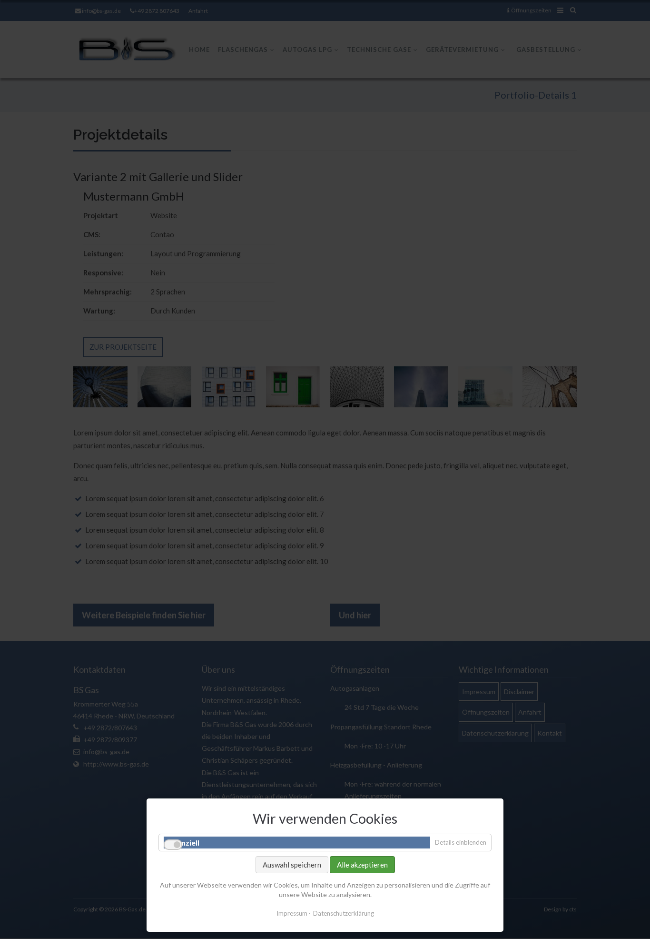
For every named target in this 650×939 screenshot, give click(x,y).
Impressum (291, 913)
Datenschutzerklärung (343, 913)
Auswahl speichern (292, 864)
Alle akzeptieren (362, 864)
